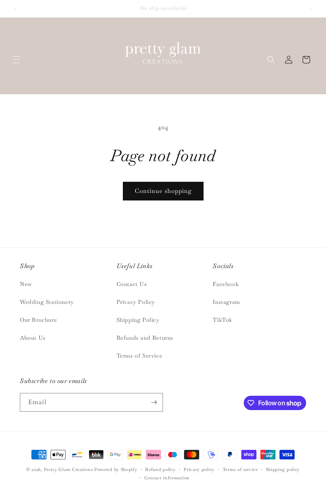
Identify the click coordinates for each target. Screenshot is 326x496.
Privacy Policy (135, 301)
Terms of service (240, 469)
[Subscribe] (154, 402)
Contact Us (131, 284)
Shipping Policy (137, 319)
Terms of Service (139, 355)
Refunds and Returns (144, 337)
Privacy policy (199, 469)
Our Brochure (38, 319)
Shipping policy (283, 469)
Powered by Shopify (116, 469)
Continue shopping (163, 191)
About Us (33, 337)
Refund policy (160, 469)
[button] (16, 59)
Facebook (226, 284)
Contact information (167, 477)
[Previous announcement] (15, 9)
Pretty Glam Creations (68, 469)
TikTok (222, 319)
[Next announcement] (310, 9)
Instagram (226, 301)
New (26, 284)
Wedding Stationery (47, 301)
